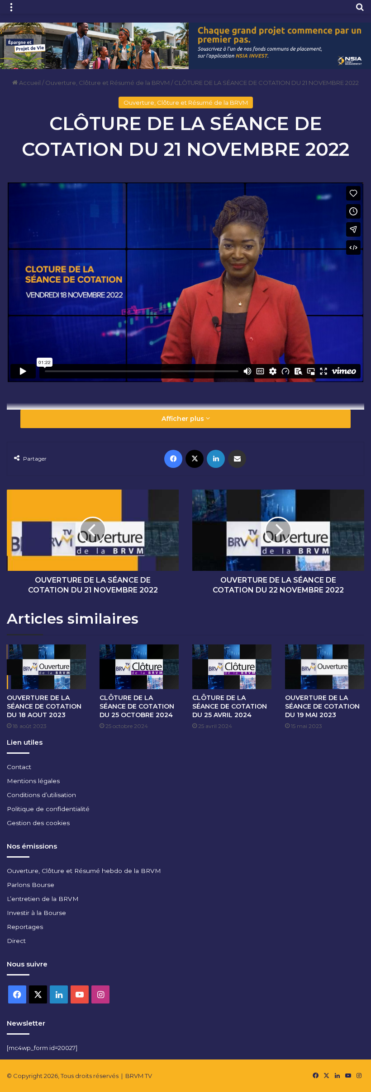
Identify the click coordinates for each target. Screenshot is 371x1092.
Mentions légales (33, 780)
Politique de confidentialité (48, 808)
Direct (16, 940)
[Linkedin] (216, 459)
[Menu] (11, 10)
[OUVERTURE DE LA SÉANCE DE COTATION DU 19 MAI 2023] (324, 666)
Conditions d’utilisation (41, 794)
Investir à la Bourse (36, 912)
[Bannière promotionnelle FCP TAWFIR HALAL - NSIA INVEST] (185, 45)
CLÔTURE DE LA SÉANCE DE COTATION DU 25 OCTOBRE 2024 (137, 706)
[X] (195, 459)
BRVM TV (138, 1075)
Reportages (25, 926)
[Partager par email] (237, 459)
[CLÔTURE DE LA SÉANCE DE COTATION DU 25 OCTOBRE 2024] (139, 666)
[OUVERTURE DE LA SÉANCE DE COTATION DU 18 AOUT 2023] (46, 666)
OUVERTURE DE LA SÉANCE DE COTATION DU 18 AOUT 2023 (44, 706)
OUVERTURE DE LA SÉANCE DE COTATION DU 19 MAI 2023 (322, 706)
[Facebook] (173, 459)
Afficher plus (184, 419)
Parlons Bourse (30, 884)
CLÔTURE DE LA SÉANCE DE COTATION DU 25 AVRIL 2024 (229, 706)
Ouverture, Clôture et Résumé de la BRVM (107, 82)
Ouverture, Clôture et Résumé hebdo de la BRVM (84, 870)
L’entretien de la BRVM (43, 898)
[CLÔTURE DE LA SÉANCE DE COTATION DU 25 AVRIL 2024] (231, 666)
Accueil (29, 82)
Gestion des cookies (38, 822)
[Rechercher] (359, 10)
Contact (19, 766)
